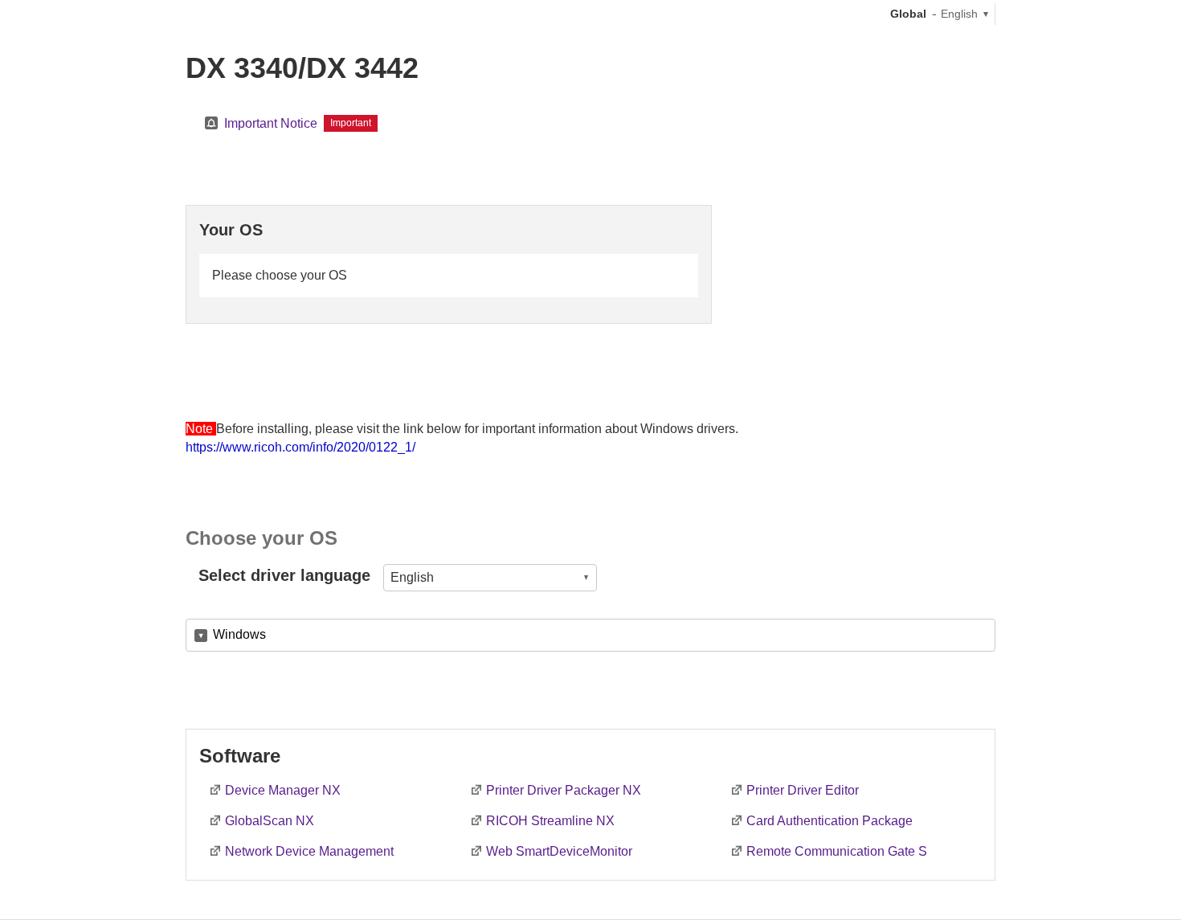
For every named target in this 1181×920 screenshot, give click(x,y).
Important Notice (270, 123)
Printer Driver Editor (802, 790)
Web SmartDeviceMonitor (559, 851)
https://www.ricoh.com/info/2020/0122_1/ (300, 447)
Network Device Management (309, 851)
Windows (239, 634)
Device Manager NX (283, 790)
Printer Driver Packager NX (563, 790)
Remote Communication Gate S (836, 851)
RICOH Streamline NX (550, 821)
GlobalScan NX (269, 821)
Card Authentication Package (829, 821)
